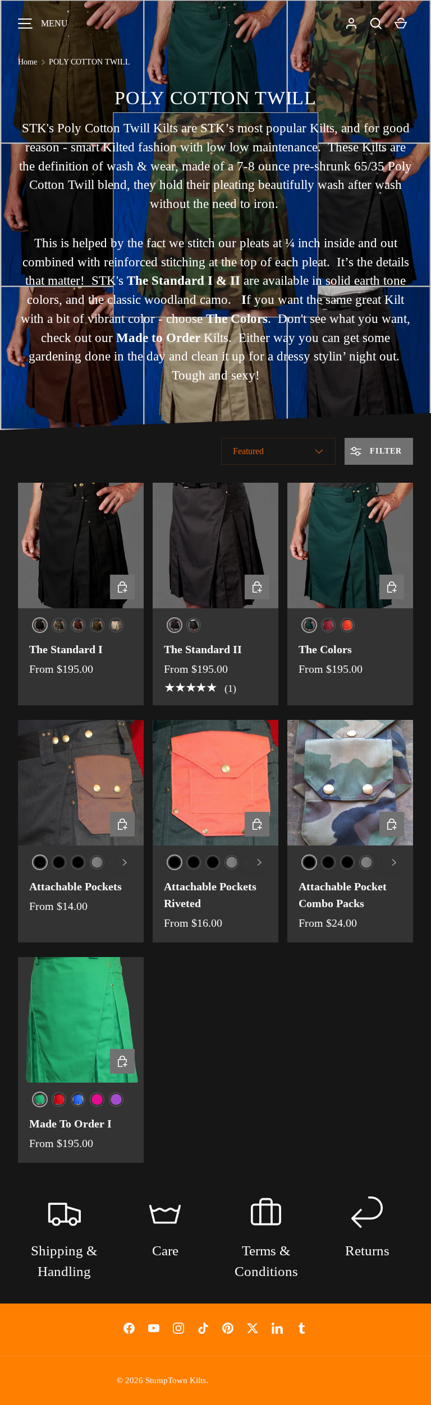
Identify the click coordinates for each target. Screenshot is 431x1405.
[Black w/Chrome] (78, 862)
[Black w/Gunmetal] (59, 862)
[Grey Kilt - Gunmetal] (193, 625)
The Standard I (66, 649)
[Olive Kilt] (97, 625)
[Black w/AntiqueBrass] (174, 862)
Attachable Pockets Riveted (210, 894)
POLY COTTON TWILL (89, 62)
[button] (376, 23)
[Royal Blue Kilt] (78, 1099)
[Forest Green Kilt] (309, 625)
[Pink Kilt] (97, 1099)
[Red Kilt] (59, 1099)
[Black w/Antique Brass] (40, 862)
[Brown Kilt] (78, 625)
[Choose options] (122, 587)
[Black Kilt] (40, 625)
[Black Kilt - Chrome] (174, 625)
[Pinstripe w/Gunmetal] (385, 862)
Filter (384, 451)
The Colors (325, 649)
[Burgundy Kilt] (328, 625)
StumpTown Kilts (175, 1380)
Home (27, 62)
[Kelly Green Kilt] (40, 1099)
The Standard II (203, 649)
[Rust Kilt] (347, 625)
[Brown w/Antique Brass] (116, 862)
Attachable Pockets (75, 886)
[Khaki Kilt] (116, 625)
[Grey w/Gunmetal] (97, 862)
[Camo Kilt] (59, 625)
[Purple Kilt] (116, 1099)
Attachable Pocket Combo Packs (343, 894)
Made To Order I (70, 1123)
